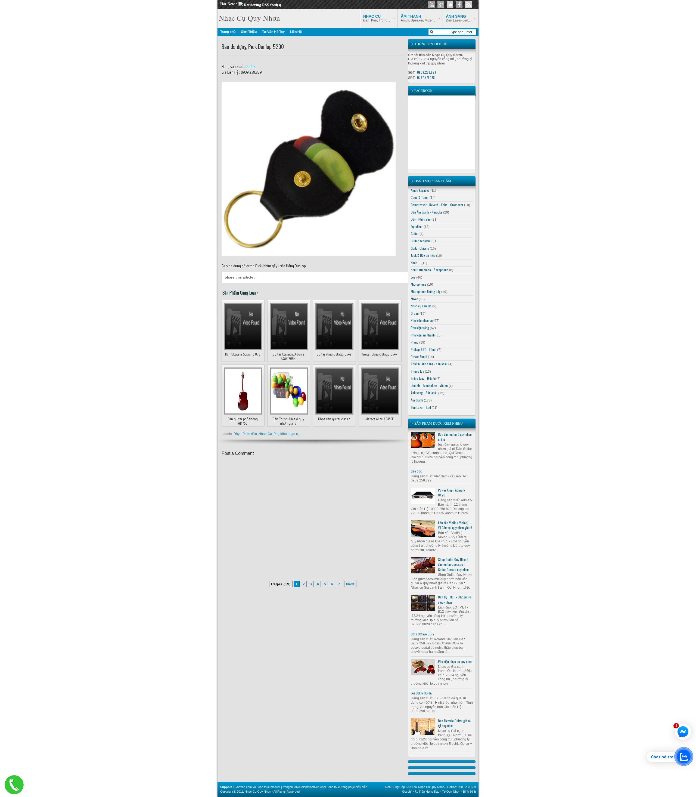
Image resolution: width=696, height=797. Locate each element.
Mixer (414, 298)
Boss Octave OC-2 (422, 634)
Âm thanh (417, 400)
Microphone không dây (425, 291)
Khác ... (416, 262)
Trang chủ (227, 32)
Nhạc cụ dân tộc (421, 306)
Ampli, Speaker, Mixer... (418, 18)
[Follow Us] (450, 4)
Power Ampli (419, 356)
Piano (414, 342)
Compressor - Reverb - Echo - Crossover (437, 204)
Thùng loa (417, 371)
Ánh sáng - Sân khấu (424, 392)
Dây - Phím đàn (245, 434)
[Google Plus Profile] (440, 4)
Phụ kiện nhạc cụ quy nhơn (455, 661)
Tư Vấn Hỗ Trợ (273, 32)
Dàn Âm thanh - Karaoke (426, 212)
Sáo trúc (416, 471)
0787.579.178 (426, 77)
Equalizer (417, 226)
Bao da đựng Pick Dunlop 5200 (253, 46)
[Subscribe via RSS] (468, 4)
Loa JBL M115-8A (421, 693)
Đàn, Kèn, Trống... (376, 18)
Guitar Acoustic (421, 241)
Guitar (415, 233)
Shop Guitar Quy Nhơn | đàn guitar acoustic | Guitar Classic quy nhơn (453, 564)
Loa (413, 277)
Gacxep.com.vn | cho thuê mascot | (259, 787)
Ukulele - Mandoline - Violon (429, 385)
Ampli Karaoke (420, 190)
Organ (415, 313)
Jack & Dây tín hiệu (423, 255)
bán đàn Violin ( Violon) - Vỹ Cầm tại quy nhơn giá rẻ (455, 525)
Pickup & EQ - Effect (423, 349)
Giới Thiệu (249, 32)
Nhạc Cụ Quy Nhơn (249, 18)
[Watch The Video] (431, 4)
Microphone (418, 284)
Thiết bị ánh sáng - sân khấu (429, 364)
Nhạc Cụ (265, 434)
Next (350, 584)
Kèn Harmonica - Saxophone (429, 269)
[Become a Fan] (459, 4)
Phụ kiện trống (420, 327)
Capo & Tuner (420, 197)
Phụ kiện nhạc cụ (287, 434)
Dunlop (251, 66)
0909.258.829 (426, 72)
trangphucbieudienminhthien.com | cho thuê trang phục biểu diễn (325, 787)
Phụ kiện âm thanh (423, 335)
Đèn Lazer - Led (421, 407)
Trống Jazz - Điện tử (423, 378)
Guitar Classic (420, 248)
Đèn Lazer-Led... (458, 18)
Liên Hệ (296, 32)
